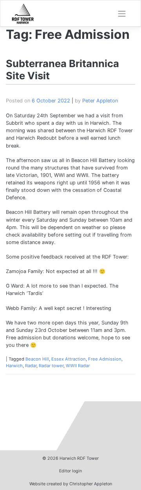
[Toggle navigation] (122, 14)
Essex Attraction (68, 359)
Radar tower (51, 365)
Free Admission (104, 359)
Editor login (70, 471)
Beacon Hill (37, 359)
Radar (30, 365)
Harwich (14, 365)
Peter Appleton (100, 101)
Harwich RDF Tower (79, 458)
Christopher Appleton (90, 483)
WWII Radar (78, 365)
